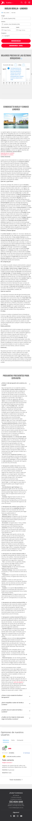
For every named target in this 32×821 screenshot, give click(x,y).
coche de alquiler (18, 682)
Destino (3, 21)
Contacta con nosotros (16, 799)
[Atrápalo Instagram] (18, 816)
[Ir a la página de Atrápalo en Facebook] (14, 816)
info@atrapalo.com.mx (17, 807)
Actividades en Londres (7, 155)
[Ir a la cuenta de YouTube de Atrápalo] (21, 816)
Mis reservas (16, 795)
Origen (3, 15)
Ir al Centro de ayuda (16, 797)
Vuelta (17, 27)
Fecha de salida (5, 27)
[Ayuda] (25, 2)
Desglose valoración (7, 762)
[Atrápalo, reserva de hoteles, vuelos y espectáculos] (3, 2)
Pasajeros (3, 33)
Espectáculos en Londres (7, 153)
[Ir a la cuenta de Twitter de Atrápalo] (11, 816)
